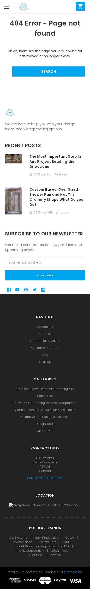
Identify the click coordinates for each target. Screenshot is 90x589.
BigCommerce (71, 572)
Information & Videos (45, 341)
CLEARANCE (45, 431)
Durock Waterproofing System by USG (41, 546)
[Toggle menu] (6, 6)
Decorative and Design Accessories (45, 417)
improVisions (22, 542)
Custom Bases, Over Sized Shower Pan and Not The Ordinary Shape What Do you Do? (57, 197)
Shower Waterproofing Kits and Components (45, 403)
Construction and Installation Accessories (45, 410)
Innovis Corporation (29, 551)
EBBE (67, 542)
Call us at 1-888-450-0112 (45, 478)
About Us (45, 334)
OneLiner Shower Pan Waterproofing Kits (45, 389)
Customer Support (45, 348)
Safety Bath (48, 542)
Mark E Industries (46, 538)
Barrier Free (45, 396)
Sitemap (45, 362)
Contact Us (45, 327)
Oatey (70, 538)
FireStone (36, 555)
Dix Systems (18, 538)
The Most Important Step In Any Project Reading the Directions (55, 161)
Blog (45, 355)
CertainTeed (59, 551)
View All (55, 555)
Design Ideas (45, 424)
